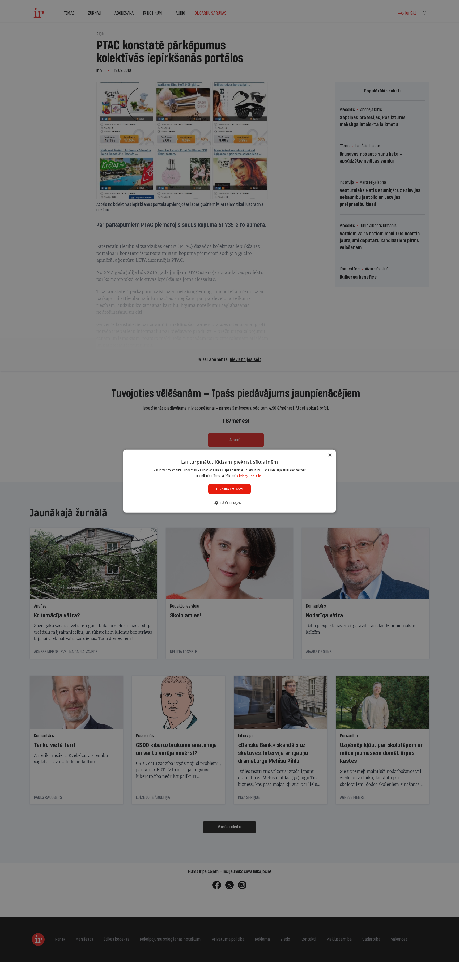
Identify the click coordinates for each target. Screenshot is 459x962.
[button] (229, 502)
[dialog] (229, 480)
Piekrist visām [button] (229, 488)
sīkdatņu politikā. (249, 475)
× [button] (330, 455)
